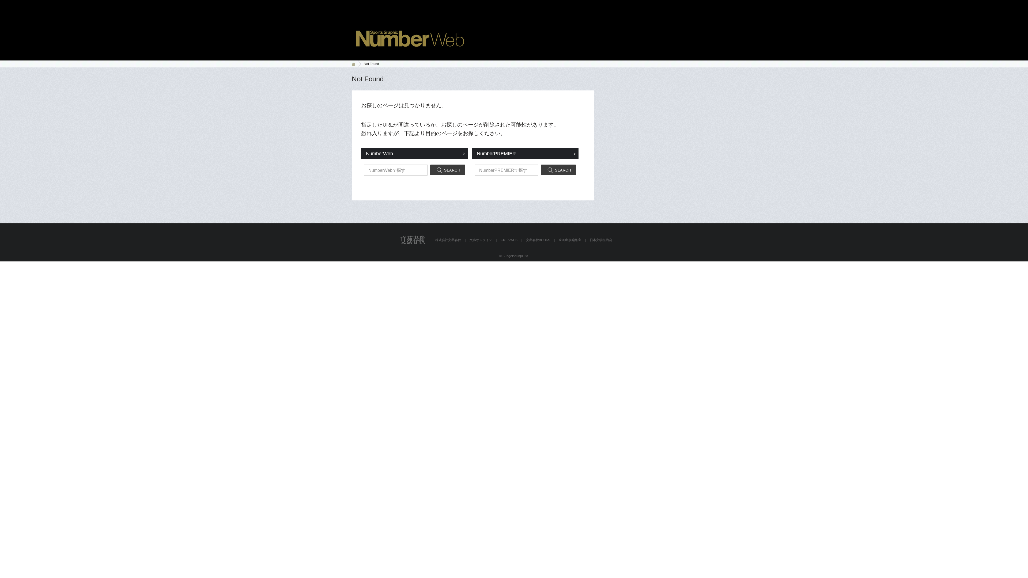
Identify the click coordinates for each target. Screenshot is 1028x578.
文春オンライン (481, 240)
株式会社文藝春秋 (448, 240)
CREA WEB (509, 240)
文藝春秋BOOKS (538, 240)
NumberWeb (379, 153)
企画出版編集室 (570, 240)
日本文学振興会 (601, 240)
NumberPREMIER (496, 153)
